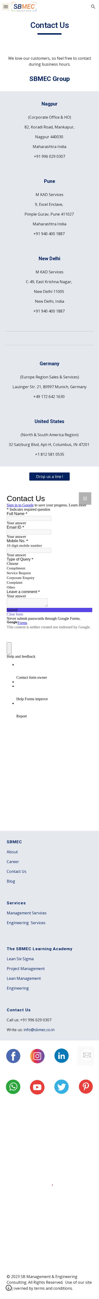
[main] (49, 27)
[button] (6, 6)
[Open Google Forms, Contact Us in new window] (85, 498)
